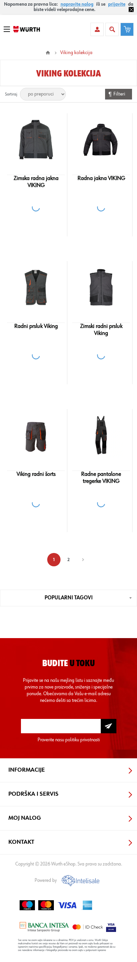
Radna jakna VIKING (101, 178)
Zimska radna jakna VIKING (36, 181)
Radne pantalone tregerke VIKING (101, 477)
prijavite (116, 4)
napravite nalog (77, 4)
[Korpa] (127, 29)
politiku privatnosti (82, 739)
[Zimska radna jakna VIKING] (36, 139)
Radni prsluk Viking (36, 326)
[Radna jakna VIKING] (101, 139)
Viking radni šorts (36, 474)
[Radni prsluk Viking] (36, 287)
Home (48, 52)
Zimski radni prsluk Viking (101, 329)
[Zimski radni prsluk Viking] (101, 287)
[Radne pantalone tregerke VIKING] (101, 435)
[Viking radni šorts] (36, 435)
